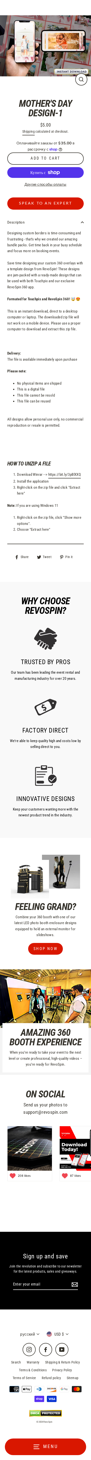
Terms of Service (24, 1378)
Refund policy (51, 1378)
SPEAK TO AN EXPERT (45, 203)
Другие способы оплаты (45, 184)
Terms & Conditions (33, 1370)
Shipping (28, 131)
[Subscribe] (74, 1284)
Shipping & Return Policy (62, 1362)
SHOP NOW (45, 948)
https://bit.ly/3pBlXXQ (64, 474)
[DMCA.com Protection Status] (45, 1413)
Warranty (33, 1362)
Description (16, 222)
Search (16, 1362)
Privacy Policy (62, 1370)
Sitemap (73, 1378)
